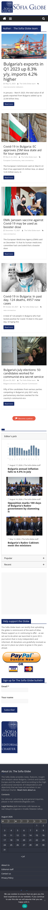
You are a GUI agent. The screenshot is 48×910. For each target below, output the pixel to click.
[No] (44, 900)
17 (5, 840)
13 (24, 835)
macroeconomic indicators (13, 87)
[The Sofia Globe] (4, 18)
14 (30, 835)
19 (18, 840)
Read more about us (26, 790)
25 (11, 845)
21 (30, 840)
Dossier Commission (29, 383)
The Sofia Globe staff (32, 465)
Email (5, 686)
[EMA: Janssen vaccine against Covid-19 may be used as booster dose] (24, 188)
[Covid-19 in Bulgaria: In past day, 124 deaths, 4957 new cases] (24, 264)
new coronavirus (27, 160)
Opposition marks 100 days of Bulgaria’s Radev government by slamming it (24, 507)
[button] (24, 436)
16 (43, 835)
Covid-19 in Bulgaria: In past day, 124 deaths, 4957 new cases (22, 299)
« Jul (23, 856)
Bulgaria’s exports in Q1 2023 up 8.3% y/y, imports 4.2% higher (23, 71)
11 (11, 835)
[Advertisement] (24, 593)
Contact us (6, 873)
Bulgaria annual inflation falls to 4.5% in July (23, 470)
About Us (5, 865)
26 (18, 845)
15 (37, 835)
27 (24, 845)
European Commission (11, 160)
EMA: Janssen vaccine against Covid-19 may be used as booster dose (23, 223)
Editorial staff (7, 869)
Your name (7, 697)
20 (24, 840)
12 (18, 835)
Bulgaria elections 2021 (12, 383)
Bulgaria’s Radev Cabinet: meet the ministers (23, 544)
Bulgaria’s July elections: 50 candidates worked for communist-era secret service (23, 373)
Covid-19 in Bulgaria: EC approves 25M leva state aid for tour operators (22, 149)
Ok (24, 906)
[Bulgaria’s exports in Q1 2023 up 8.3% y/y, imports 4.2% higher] (24, 35)
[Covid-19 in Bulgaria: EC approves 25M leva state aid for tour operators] (24, 114)
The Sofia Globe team (28, 83)
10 (5, 835)
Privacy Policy (7, 878)
